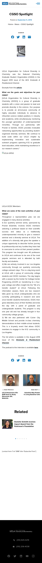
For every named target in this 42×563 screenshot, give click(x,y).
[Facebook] (12, 37)
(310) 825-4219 (23, 540)
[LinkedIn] (24, 37)
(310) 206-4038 (22, 546)
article (19, 88)
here (36, 347)
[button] (16, 439)
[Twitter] (18, 37)
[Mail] (29, 37)
